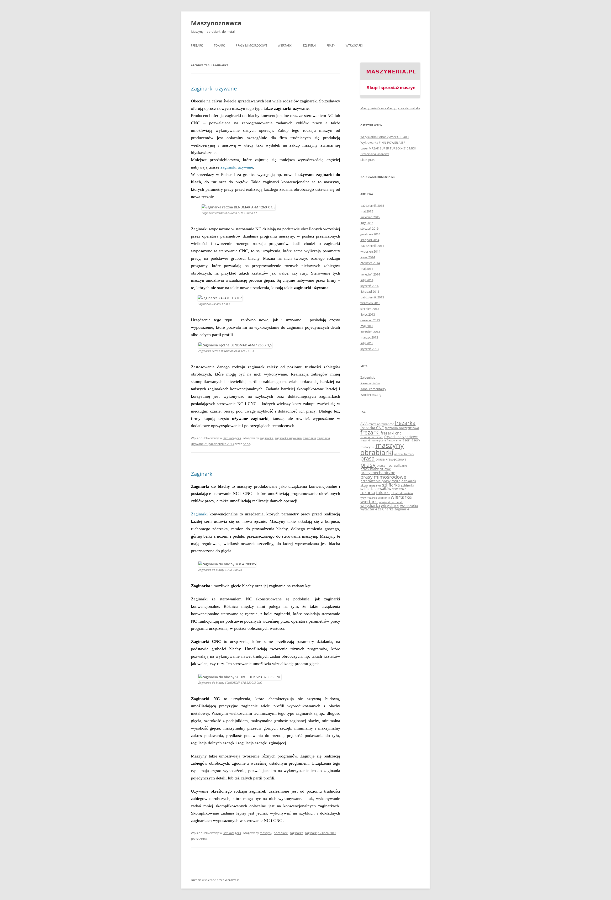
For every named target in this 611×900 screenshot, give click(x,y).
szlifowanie (399, 489)
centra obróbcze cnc (381, 424)
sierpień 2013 (369, 309)
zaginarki (309, 438)
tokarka (367, 492)
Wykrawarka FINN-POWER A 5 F (382, 142)
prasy (368, 464)
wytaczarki (368, 509)
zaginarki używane (237, 167)
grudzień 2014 (370, 234)
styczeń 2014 (369, 286)
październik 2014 (372, 246)
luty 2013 (366, 343)
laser (406, 440)
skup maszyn (370, 485)
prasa (367, 458)
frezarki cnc (391, 433)
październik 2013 (372, 297)
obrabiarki (281, 833)
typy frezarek (368, 497)
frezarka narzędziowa (402, 428)
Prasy (331, 45)
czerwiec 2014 (370, 263)
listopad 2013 (369, 291)
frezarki (370, 432)
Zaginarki (202, 473)
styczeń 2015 (369, 228)
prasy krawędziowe (375, 469)
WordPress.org (370, 394)
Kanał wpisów (370, 383)
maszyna (367, 446)
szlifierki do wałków (375, 488)
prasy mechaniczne (377, 472)
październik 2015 (372, 205)
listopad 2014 (369, 240)
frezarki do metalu (371, 437)
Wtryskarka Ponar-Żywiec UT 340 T (384, 137)
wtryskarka (370, 505)
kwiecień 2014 (370, 274)
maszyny (266, 833)
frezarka (405, 423)
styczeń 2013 (369, 349)
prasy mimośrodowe (383, 477)
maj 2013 (366, 326)
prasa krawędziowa (391, 459)
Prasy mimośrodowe (251, 45)
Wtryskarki (354, 45)
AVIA (364, 423)
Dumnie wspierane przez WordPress (215, 880)
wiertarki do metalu (391, 502)
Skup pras (367, 160)
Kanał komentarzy (373, 389)
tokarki (383, 492)
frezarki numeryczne (373, 440)
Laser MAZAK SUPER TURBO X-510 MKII (388, 148)
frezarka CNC (372, 427)
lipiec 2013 (367, 314)
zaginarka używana (288, 438)
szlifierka (391, 485)
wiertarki (369, 501)
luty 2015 (366, 223)
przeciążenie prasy (375, 481)
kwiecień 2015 (370, 217)
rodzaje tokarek (403, 481)
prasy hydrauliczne (392, 465)
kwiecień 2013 (370, 331)
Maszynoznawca (216, 23)
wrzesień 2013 (370, 303)
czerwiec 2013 (370, 320)
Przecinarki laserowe (374, 154)
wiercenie (384, 497)
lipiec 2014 (367, 257)
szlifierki (407, 485)
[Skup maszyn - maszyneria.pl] (390, 97)
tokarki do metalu (402, 493)
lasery (415, 440)
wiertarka (401, 497)
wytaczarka (409, 505)
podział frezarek (404, 454)
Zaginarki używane (214, 88)
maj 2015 (366, 211)
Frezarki (197, 45)
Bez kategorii (232, 438)
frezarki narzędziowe (401, 436)
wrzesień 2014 (370, 251)
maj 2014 (366, 268)
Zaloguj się (367, 377)
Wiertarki (285, 45)
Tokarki (219, 45)
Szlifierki (309, 45)
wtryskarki (390, 505)
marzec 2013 (369, 337)
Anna (246, 444)
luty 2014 (366, 280)
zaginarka (266, 438)
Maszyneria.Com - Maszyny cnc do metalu (390, 108)
